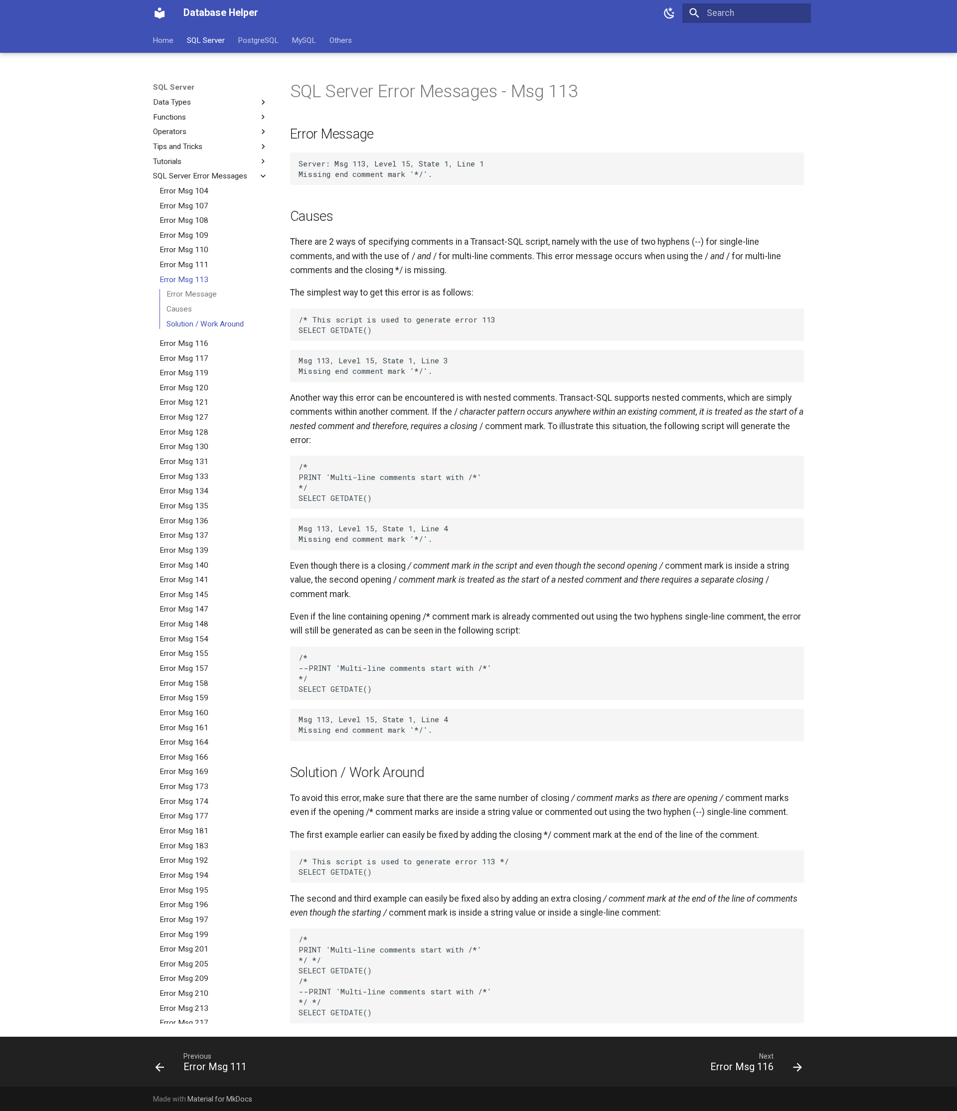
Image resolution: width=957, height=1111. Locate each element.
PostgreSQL (258, 39)
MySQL (304, 39)
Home (163, 39)
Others (340, 39)
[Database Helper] (159, 13)
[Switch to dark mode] (669, 13)
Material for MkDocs (219, 1099)
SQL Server (206, 39)
